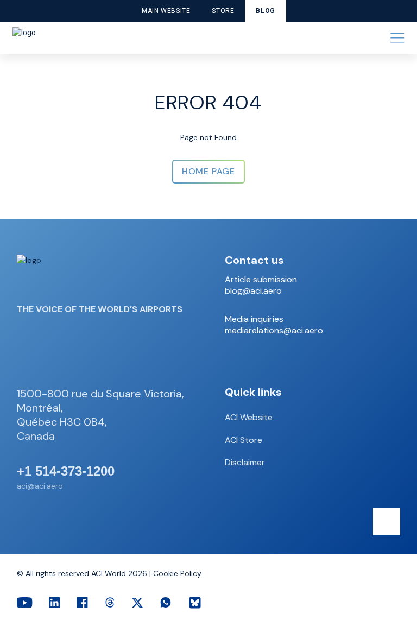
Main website (166, 11)
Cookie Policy (177, 573)
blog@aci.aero (253, 291)
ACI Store (243, 440)
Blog (265, 11)
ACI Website (249, 417)
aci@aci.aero (40, 486)
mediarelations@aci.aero (274, 330)
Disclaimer (245, 462)
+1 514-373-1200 (66, 471)
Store (223, 11)
